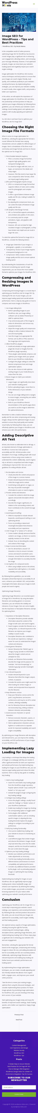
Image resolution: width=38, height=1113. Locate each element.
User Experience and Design (19, 1048)
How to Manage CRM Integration (19, 1069)
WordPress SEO (8, 46)
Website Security (19, 1050)
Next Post (19, 1020)
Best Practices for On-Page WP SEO (19, 1066)
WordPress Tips (19, 1055)
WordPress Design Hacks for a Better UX (19, 1071)
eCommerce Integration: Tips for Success (19, 1074)
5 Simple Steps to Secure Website (19, 1064)
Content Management (19, 1045)
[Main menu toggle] (34, 4)
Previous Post (19, 1015)
